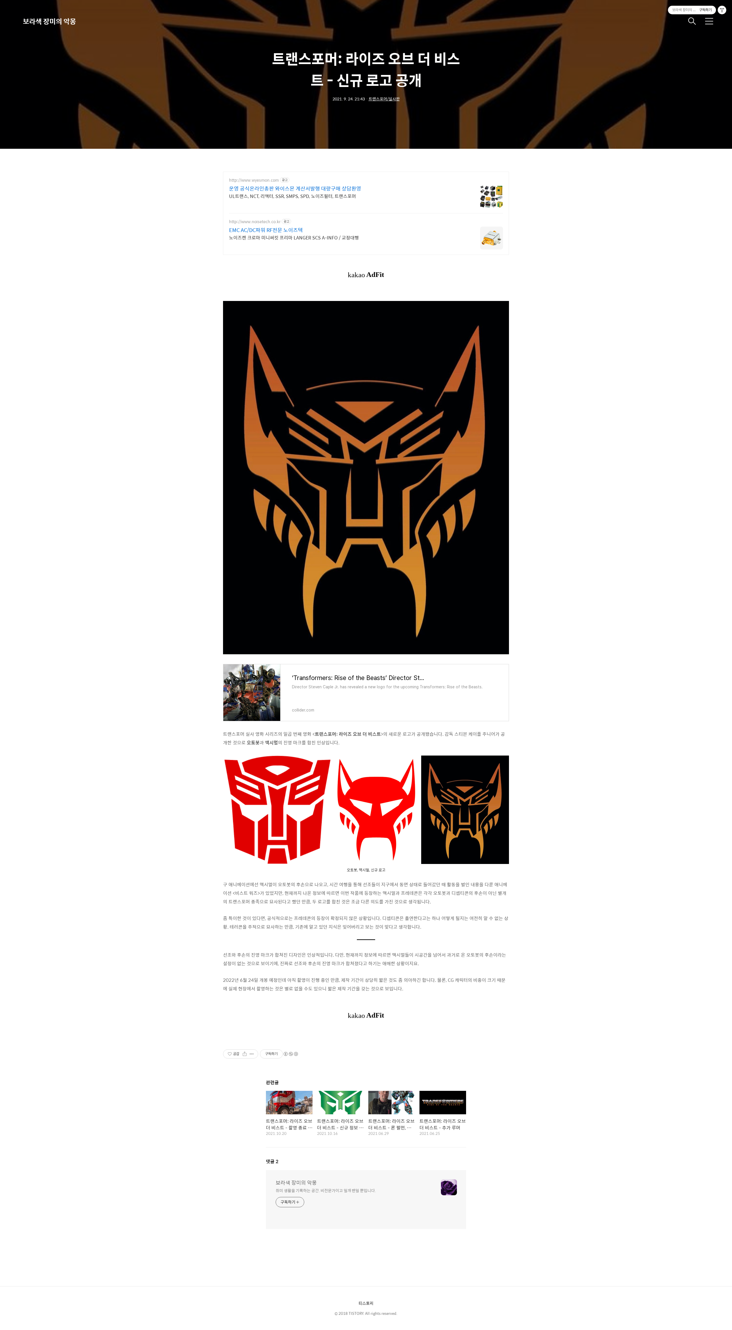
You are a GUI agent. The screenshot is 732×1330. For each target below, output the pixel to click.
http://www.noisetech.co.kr (255, 221)
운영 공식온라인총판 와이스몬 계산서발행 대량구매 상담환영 (295, 188)
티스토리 (366, 1303)
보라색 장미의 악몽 (49, 21)
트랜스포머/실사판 (384, 99)
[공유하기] (244, 1054)
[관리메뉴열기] (722, 10)
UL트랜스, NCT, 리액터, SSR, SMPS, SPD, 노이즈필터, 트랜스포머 (292, 196)
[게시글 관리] (251, 1054)
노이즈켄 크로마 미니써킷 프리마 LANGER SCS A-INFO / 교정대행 (294, 237)
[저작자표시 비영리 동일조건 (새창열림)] (290, 1054)
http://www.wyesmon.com (254, 180)
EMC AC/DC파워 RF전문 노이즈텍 (266, 230)
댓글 (272, 1161)
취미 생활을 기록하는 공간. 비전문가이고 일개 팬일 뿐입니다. (326, 1190)
